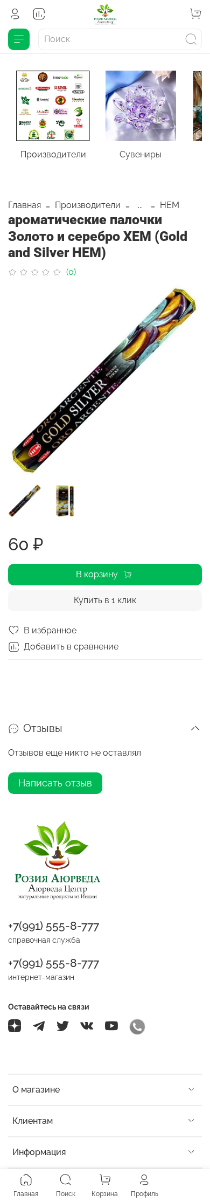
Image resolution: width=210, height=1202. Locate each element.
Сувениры (141, 155)
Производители (53, 155)
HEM (169, 205)
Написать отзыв (55, 783)
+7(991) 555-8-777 (53, 925)
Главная (24, 205)
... (140, 205)
